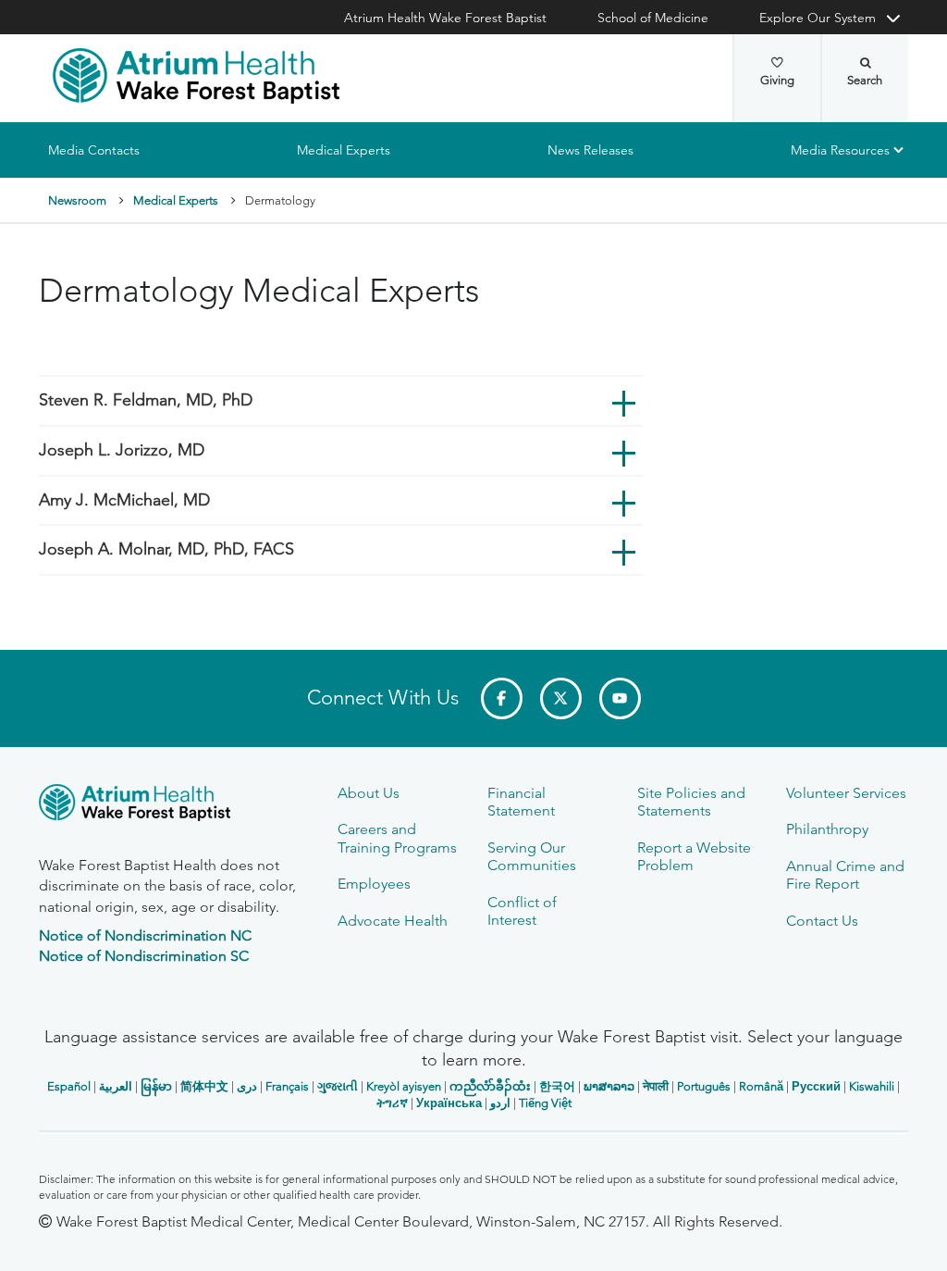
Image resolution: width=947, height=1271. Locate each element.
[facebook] (502, 698)
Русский (816, 1086)
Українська (449, 1103)
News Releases (590, 150)
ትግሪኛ (392, 1103)
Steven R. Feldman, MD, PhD (145, 401)
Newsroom (77, 200)
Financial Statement (521, 801)
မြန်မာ (156, 1086)
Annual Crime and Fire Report (845, 874)
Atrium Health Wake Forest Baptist (445, 17)
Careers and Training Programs (397, 837)
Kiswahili (871, 1086)
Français (287, 1086)
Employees (374, 883)
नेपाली (656, 1086)
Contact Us (822, 920)
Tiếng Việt (545, 1103)
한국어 (557, 1086)
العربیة (115, 1086)
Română (761, 1086)
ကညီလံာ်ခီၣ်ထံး (490, 1086)
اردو (500, 1103)
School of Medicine (652, 17)
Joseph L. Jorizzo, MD (121, 450)
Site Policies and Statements (691, 801)
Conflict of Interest (522, 910)
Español (69, 1086)
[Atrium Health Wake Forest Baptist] (196, 76)
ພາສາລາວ (609, 1086)
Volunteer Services (846, 793)
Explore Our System (817, 17)
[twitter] (561, 698)
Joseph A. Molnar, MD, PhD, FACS (166, 549)
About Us (369, 793)
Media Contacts (94, 150)
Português (704, 1086)
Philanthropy (827, 829)
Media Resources (840, 150)
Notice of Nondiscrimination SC (144, 956)
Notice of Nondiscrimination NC (145, 935)
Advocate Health (393, 920)
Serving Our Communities (531, 856)
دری (247, 1086)
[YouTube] (620, 698)
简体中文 (204, 1086)
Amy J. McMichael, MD (124, 500)
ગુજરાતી (337, 1086)
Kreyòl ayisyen (403, 1086)
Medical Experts (343, 150)
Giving (777, 80)
